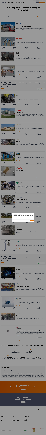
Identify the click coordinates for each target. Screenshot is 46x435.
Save (29, 220)
